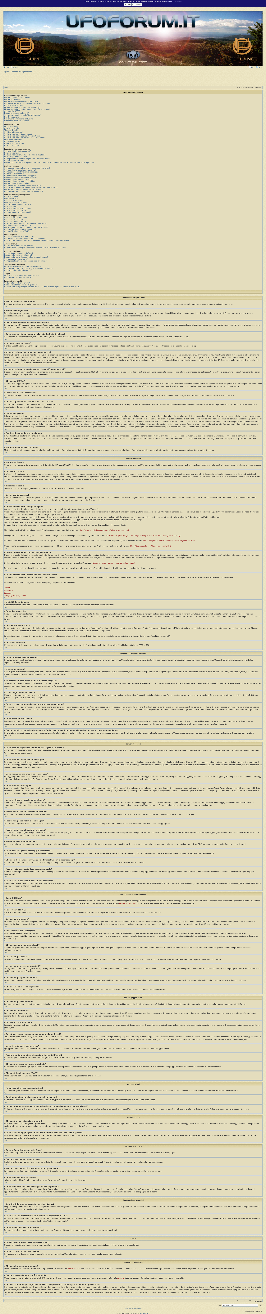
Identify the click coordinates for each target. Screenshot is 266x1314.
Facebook (8, 590)
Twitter (7, 588)
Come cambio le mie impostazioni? (17, 151)
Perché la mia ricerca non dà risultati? (18, 255)
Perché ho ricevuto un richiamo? (16, 184)
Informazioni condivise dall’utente (17, 121)
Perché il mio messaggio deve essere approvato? (23, 189)
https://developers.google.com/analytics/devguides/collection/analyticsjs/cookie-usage (143, 535)
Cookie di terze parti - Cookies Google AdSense (22, 136)
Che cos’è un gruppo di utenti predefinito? (20, 229)
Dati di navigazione (11, 117)
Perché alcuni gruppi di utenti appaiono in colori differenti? (26, 227)
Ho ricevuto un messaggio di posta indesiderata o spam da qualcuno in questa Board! (36, 240)
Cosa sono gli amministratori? (15, 218)
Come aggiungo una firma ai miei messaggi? (21, 172)
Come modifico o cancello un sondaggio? (20, 176)
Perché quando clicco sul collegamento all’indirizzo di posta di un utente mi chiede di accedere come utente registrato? (49, 163)
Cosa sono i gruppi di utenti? (15, 221)
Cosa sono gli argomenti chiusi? (16, 210)
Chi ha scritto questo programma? (17, 283)
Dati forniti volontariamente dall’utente (18, 119)
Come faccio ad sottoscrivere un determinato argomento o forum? (28, 268)
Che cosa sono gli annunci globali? (17, 204)
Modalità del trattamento (13, 140)
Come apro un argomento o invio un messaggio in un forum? (27, 168)
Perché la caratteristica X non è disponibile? (20, 285)
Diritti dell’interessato (12, 146)
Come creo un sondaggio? (14, 174)
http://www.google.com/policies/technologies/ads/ (113, 563)
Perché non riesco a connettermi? (17, 98)
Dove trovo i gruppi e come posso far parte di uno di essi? (26, 223)
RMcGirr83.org (144, 1313)
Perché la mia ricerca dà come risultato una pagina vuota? (26, 257)
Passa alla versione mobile (133, 1308)
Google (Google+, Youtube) (16, 596)
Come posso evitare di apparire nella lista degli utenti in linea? (27, 103)
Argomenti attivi (27, 72)
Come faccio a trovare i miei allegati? (18, 278)
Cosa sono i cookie (11, 128)
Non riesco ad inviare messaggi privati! (19, 237)
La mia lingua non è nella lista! (15, 157)
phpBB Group (74, 1269)
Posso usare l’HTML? (12, 199)
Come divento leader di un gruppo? (17, 225)
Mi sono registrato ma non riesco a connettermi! (22, 107)
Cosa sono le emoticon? (13, 201)
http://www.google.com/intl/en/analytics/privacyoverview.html (169, 541)
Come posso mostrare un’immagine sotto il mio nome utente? (27, 159)
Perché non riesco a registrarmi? (16, 113)
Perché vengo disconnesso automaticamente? (21, 101)
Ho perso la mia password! (14, 105)
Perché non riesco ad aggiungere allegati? (20, 182)
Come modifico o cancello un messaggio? (20, 170)
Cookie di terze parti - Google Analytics (18, 134)
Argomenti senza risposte (12, 72)
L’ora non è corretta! (11, 153)
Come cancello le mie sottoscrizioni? (18, 270)
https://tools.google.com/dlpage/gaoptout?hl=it (150, 546)
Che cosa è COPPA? (12, 111)
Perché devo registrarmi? (13, 100)
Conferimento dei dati (12, 142)
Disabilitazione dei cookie (14, 144)
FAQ (252, 67)
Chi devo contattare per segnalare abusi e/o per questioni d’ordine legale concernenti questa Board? (42, 287)
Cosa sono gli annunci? (13, 206)
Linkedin (7, 593)
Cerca (260, 67)
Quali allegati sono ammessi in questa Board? (21, 276)
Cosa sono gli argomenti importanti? (18, 208)
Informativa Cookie (11, 126)
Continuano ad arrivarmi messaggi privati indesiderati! (24, 238)
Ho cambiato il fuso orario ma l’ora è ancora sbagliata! (24, 155)
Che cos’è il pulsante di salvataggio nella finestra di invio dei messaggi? (31, 187)
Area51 (120, 1278)
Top (5, 306)
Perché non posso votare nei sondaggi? (19, 180)
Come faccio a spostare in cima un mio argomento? (23, 191)
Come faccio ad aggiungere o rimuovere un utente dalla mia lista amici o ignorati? (35, 248)
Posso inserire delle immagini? (16, 202)
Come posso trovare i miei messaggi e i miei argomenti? (25, 261)
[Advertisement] (133, 79)
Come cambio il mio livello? (14, 161)
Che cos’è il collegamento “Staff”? (17, 231)
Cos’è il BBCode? (11, 197)
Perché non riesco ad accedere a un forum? (20, 178)
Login (7, 67)
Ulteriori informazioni (174, 1)
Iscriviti (14, 67)
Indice (6, 87)
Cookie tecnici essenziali (13, 132)
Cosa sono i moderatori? (13, 220)
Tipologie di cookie (11, 130)
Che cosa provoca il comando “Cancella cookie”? (22, 115)
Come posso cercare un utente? (16, 259)
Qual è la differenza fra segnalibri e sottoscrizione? (23, 266)
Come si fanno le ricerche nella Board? (19, 253)
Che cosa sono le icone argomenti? (17, 212)
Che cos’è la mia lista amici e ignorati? (18, 246)
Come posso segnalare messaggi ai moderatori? (22, 185)
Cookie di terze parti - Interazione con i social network (24, 138)
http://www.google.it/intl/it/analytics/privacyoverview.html (104, 530)
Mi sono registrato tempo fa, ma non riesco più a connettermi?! (27, 109)
